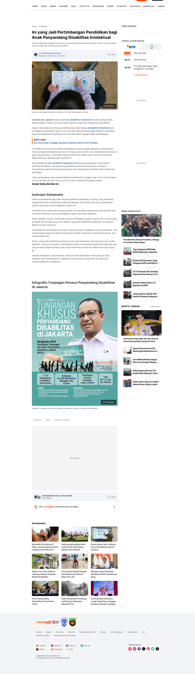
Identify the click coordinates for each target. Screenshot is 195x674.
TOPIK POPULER (128, 26)
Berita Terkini (130, 306)
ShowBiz (63, 6)
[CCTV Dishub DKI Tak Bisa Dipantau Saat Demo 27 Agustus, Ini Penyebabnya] (127, 273)
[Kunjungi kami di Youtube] (134, 648)
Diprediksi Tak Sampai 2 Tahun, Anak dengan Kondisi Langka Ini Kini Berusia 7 (45, 547)
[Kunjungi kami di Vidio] (130, 648)
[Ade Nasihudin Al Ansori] (36, 54)
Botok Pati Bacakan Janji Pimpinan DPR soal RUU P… (146, 261)
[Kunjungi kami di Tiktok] (157, 648)
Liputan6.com (55, 656)
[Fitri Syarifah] (39, 497)
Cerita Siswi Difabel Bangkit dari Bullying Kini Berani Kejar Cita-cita (74, 574)
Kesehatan (98, 6)
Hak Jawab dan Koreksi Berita (65, 636)
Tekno (110, 6)
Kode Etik (71, 632)
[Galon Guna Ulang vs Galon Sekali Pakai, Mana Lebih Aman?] (127, 383)
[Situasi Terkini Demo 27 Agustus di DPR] (127, 284)
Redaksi (48, 632)
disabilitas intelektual (80, 119)
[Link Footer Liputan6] (47, 622)
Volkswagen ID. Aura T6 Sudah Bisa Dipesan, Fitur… (146, 372)
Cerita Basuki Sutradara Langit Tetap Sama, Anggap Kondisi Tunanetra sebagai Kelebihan (103, 601)
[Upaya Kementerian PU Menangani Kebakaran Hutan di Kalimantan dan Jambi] (127, 350)
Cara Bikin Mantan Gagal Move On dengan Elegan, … (146, 360)
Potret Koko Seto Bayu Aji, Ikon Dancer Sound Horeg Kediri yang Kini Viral (140, 339)
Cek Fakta (135, 6)
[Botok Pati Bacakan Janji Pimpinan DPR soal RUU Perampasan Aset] (127, 262)
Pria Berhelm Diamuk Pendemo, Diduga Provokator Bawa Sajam (141, 240)
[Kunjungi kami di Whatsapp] (152, 648)
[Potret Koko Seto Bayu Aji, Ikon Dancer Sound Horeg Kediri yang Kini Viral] (141, 323)
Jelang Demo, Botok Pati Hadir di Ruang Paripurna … (146, 295)
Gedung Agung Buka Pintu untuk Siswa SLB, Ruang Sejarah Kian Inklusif (73, 547)
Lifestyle (84, 6)
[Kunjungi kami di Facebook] (139, 648)
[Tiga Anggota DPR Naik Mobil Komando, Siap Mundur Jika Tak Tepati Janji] (127, 251)
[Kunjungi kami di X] (143, 648)
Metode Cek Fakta (43, 636)
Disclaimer (60, 632)
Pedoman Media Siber (87, 632)
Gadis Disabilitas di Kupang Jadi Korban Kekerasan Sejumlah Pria (74, 601)
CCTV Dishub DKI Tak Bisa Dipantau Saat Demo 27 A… (146, 273)
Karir (143, 632)
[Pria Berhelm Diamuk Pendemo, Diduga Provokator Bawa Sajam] (141, 225)
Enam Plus (148, 6)
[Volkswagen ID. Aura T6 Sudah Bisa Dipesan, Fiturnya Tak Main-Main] (127, 372)
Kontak (38, 632)
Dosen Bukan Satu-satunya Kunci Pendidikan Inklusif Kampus (103, 547)
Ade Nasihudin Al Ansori (52, 53)
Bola (73, 6)
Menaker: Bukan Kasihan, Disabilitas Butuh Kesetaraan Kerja (104, 574)
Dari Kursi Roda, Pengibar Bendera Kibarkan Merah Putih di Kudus (66, 143)
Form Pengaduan (116, 632)
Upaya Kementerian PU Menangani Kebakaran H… (145, 349)
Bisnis (53, 6)
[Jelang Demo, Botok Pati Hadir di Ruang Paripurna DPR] (127, 295)
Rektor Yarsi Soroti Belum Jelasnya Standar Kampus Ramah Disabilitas (44, 574)
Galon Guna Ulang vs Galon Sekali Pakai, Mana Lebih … (146, 383)
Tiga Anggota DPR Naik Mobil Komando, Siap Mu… (145, 250)
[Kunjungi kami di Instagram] (148, 648)
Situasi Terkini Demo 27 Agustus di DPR (144, 284)
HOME (35, 6)
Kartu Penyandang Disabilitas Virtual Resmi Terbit (43, 601)
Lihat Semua (155, 306)
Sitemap (103, 632)
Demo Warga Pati (131, 211)
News (44, 6)
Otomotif (122, 6)
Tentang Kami (132, 632)
